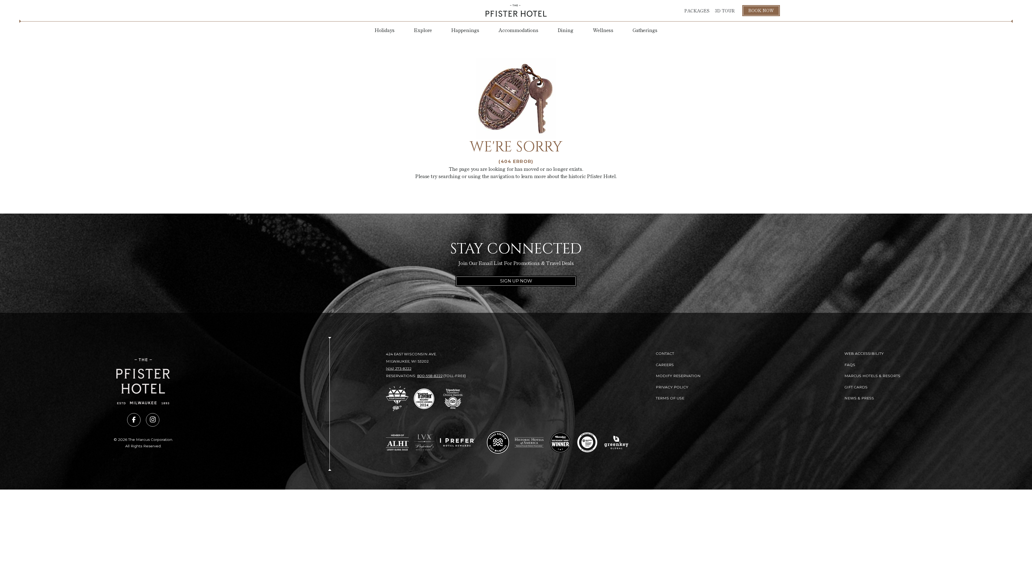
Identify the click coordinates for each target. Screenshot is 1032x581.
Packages (697, 10)
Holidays (385, 29)
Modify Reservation (678, 376)
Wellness (603, 29)
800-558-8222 (430, 376)
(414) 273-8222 (398, 368)
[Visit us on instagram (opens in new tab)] (152, 420)
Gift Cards (856, 387)
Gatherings (645, 29)
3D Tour (725, 10)
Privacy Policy (672, 387)
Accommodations (518, 29)
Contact (665, 353)
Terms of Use (670, 398)
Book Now (761, 10)
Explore (423, 29)
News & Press (859, 398)
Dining (566, 29)
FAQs (849, 365)
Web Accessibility (864, 353)
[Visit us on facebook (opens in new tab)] (134, 420)
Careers (665, 365)
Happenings (465, 29)
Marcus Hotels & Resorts (872, 376)
